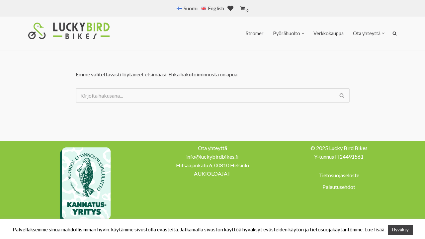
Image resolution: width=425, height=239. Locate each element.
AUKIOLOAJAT (212, 173)
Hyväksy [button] (400, 229)
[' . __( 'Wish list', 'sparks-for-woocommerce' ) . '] (230, 8)
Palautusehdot (338, 187)
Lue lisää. (375, 229)
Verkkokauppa (328, 33)
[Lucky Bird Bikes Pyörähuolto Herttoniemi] (69, 31)
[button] (303, 33)
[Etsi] (342, 95)
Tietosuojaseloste (338, 175)
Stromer (255, 33)
